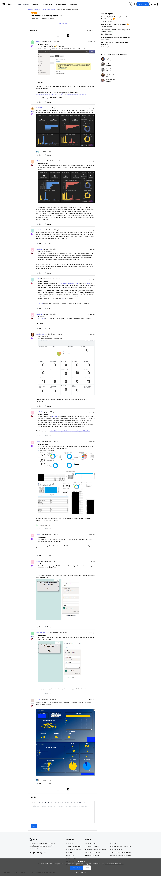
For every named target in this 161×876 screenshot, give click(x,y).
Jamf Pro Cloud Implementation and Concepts (115, 37)
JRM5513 (39, 108)
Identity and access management (120, 846)
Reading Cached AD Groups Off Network (114, 24)
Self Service (114, 843)
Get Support (35, 4)
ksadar (38, 441)
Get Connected (47, 4)
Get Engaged (73, 4)
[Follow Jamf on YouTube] (38, 852)
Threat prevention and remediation (120, 852)
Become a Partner (71, 858)
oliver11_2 (39, 249)
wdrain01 (38, 41)
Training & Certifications (73, 846)
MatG (37, 279)
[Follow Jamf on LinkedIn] (34, 853)
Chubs (108, 63)
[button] (143, 4)
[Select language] (134, 4)
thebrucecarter (110, 79)
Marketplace (70, 855)
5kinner (38, 699)
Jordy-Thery (110, 74)
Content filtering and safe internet (120, 855)
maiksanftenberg (41, 632)
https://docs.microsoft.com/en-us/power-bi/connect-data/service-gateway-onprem (61, 94)
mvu (107, 58)
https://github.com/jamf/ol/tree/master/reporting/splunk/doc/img (70, 431)
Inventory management (92, 855)
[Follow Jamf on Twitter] (30, 852)
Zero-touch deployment (92, 846)
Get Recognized (61, 4)
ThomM (108, 69)
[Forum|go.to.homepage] (7, 4)
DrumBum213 (40, 334)
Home (30, 9)
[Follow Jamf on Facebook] (45, 853)
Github (88, 283)
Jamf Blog (69, 852)
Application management (92, 852)
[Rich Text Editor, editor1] (62, 813)
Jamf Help (69, 843)
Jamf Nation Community (73, 849)
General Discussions (23, 4)
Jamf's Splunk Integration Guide (68, 283)
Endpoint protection (116, 849)
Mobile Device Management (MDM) (95, 849)
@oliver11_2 (39, 303)
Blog (63, 298)
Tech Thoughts (105, 39)
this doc (54, 416)
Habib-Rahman (40, 230)
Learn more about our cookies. (114, 864)
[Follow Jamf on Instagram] (41, 853)
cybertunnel (39, 161)
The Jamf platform (90, 843)
